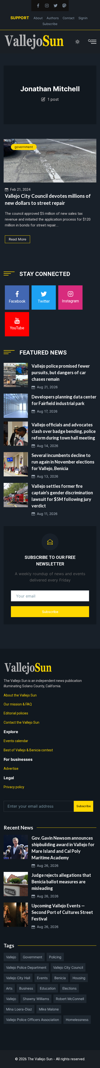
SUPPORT (19, 17)
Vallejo (11, 957)
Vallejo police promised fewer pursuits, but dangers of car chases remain (61, 372)
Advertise (11, 768)
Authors (53, 18)
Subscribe (50, 24)
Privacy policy (14, 787)
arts (9, 988)
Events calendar (16, 741)
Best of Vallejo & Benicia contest (28, 750)
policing (55, 957)
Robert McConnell (70, 999)
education (48, 988)
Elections (69, 988)
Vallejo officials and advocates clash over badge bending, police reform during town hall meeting (64, 431)
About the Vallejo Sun (20, 695)
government (24, 147)
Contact (69, 18)
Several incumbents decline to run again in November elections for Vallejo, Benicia (63, 462)
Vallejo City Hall (18, 978)
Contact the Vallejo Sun (21, 722)
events (42, 978)
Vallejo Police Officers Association (32, 1020)
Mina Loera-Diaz (19, 1009)
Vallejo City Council (68, 967)
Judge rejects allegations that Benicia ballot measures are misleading (61, 881)
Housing (79, 978)
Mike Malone (49, 1009)
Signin (83, 18)
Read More (17, 239)
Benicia (60, 978)
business (26, 988)
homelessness (77, 1020)
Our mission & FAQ (18, 704)
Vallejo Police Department (26, 967)
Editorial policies (16, 713)
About (38, 18)
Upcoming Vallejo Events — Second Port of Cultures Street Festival (62, 912)
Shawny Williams (36, 999)
